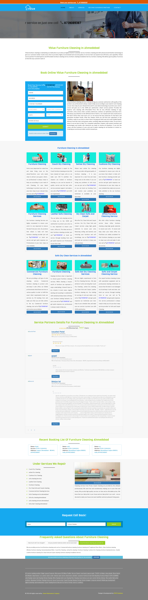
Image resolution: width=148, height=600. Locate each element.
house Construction (58, 580)
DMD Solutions (118, 593)
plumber (75, 575)
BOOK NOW (37, 196)
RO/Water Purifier (66, 573)
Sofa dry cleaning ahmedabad (37, 497)
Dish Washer (28, 575)
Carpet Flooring (68, 580)
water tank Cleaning (38, 578)
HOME (63, 7)
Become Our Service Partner (65, 582)
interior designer (86, 580)
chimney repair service (59, 575)
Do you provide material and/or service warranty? (62, 543)
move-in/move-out (84, 578)
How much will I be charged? (36, 543)
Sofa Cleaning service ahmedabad (38, 494)
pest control (93, 578)
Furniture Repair (104, 575)
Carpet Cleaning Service (51, 582)
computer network (96, 580)
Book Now (53, 133)
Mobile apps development (108, 580)
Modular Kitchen (77, 580)
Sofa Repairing (96, 575)
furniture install (87, 575)
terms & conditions (78, 582)
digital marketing (29, 582)
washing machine (36, 573)
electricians (69, 575)
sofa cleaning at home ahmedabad (39, 500)
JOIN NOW (96, 557)
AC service (28, 573)
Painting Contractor (47, 580)
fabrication (115, 578)
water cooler (50, 575)
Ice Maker (102, 573)
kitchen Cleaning (48, 578)
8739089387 (55, 23)
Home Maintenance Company (51, 593)
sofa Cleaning (28, 578)
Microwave (58, 573)
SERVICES (81, 7)
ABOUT (71, 7)
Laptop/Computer (49, 573)
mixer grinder (109, 573)
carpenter (80, 575)
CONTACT (117, 7)
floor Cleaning (75, 578)
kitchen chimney (101, 578)
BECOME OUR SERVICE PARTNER (99, 7)
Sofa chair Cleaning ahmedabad (38, 504)
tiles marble (109, 578)
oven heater (84, 573)
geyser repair (91, 573)
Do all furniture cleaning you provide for (91, 543)
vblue (31, 9)
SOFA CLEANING (113, 575)
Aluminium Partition (36, 580)
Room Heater (116, 573)
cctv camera (43, 575)
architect (27, 580)
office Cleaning (56, 578)
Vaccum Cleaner (76, 573)
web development (39, 582)
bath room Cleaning (66, 578)
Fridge (42, 573)
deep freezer (36, 575)
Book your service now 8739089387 (74, 3)
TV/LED (97, 573)
